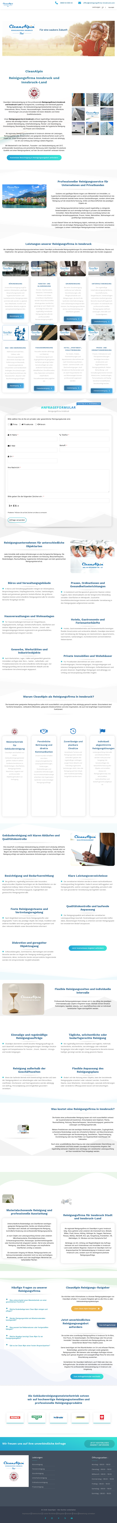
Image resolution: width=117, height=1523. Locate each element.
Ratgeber (61, 1513)
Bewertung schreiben (87, 1513)
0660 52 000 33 (66, 3)
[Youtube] (71, 1518)
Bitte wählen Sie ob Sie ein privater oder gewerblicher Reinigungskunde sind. (39, 419)
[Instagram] (52, 1518)
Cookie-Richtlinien (49, 1513)
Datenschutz (36, 1513)
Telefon (65, 435)
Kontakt (69, 1513)
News (75, 1513)
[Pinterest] (58, 1518)
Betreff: (63, 445)
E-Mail (12, 446)
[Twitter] (65, 1518)
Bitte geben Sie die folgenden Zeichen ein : (26, 496)
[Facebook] (45, 1518)
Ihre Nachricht (14, 467)
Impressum (26, 1513)
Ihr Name (14, 435)
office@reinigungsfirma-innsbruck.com (99, 3)
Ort (12, 456)
